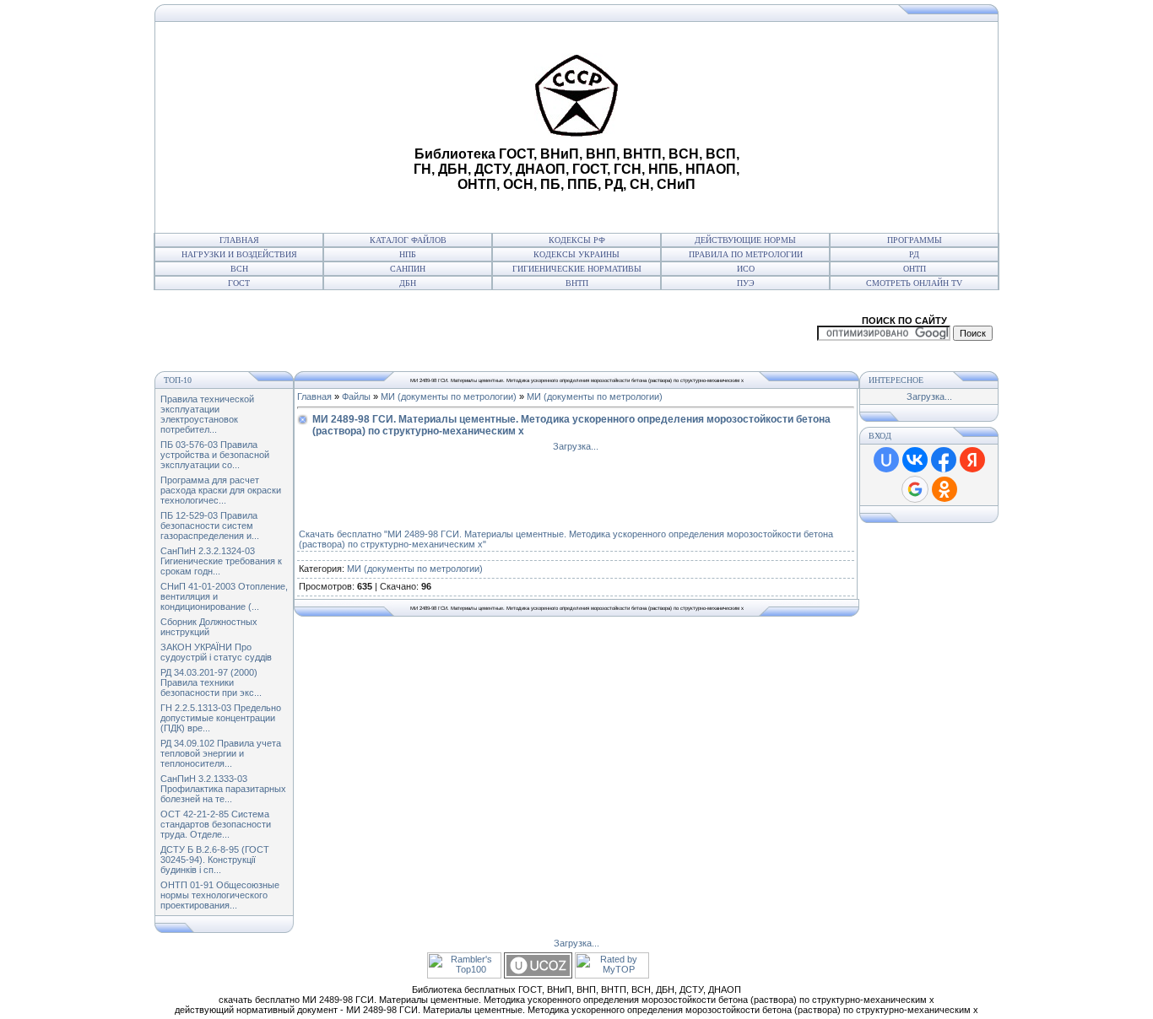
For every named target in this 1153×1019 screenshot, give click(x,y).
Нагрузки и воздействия (239, 254)
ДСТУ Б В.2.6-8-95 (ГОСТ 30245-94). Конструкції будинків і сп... (214, 859)
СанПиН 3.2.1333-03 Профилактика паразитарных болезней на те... (223, 789)
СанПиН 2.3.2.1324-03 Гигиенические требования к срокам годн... (221, 561)
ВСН (239, 268)
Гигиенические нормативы (576, 268)
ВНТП (577, 283)
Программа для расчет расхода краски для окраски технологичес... (220, 490)
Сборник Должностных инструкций (208, 627)
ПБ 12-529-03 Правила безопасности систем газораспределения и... (209, 525)
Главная (239, 240)
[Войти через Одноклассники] (944, 489)
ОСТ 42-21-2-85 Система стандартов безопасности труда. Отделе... (215, 824)
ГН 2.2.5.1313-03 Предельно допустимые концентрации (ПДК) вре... (220, 718)
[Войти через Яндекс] (972, 459)
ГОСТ (239, 283)
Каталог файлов (408, 240)
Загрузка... (575, 446)
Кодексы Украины (576, 254)
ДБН (407, 283)
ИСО (746, 268)
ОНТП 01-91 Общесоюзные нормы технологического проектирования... (219, 895)
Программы (914, 240)
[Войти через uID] (886, 459)
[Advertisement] (282, 127)
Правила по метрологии (746, 254)
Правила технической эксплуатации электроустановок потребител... (207, 414)
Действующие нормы (745, 240)
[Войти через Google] (914, 489)
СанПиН (407, 268)
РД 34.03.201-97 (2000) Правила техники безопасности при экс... (211, 682)
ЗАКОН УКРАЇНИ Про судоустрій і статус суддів (216, 652)
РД (914, 254)
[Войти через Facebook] (943, 459)
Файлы (356, 396)
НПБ (407, 254)
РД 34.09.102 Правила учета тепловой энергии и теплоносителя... (220, 753)
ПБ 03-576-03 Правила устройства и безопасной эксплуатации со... (214, 454)
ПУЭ (746, 283)
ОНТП (914, 268)
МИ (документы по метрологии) (449, 396)
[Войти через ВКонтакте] (915, 459)
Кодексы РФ (577, 240)
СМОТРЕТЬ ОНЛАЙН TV (914, 283)
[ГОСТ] (159, 18)
